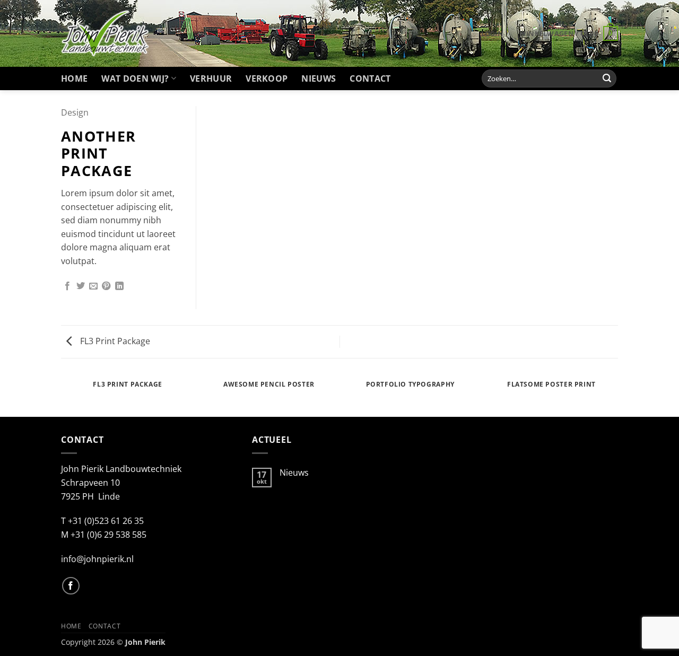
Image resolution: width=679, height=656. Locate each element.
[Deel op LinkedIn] (119, 286)
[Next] (616, 394)
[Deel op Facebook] (67, 286)
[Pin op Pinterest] (106, 286)
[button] (492, 33)
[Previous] (63, 394)
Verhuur (211, 78)
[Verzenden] (607, 78)
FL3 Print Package (114, 341)
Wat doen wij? (135, 78)
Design (75, 112)
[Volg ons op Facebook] (71, 585)
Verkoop (267, 78)
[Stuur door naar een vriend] (93, 286)
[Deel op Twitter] (80, 286)
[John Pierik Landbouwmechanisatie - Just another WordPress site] (105, 33)
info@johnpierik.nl (97, 559)
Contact (370, 78)
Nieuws (318, 78)
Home (74, 78)
